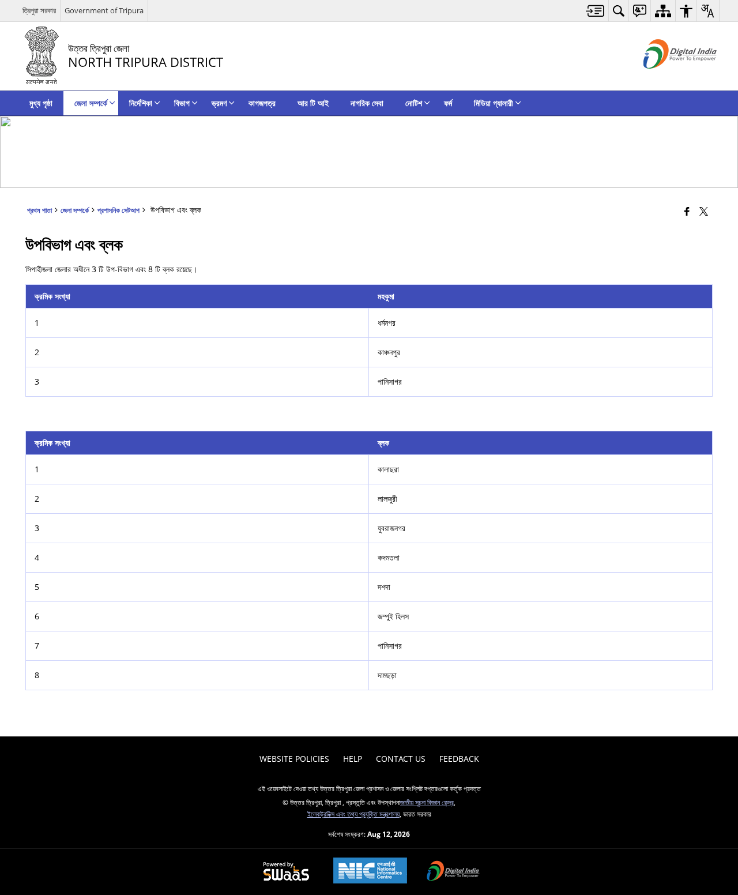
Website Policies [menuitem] (294, 758)
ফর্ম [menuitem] (448, 102)
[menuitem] (595, 10)
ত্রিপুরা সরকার (39, 10)
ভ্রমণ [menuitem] (219, 102)
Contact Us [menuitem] (401, 758)
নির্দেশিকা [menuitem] (140, 102)
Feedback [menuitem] (459, 758)
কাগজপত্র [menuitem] (262, 102)
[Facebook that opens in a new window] (687, 211)
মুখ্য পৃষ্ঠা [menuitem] (40, 102)
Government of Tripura (104, 10)
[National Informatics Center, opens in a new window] (370, 871)
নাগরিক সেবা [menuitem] (367, 102)
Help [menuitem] (352, 758)
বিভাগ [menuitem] (182, 102)
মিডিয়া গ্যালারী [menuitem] (493, 102)
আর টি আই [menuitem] (313, 102)
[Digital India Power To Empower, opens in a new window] (453, 871)
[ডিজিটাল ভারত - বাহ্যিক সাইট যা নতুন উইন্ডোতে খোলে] (666, 78)
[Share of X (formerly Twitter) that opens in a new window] (703, 211)
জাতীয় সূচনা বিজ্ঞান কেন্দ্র (427, 802)
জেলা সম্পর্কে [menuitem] (90, 102)
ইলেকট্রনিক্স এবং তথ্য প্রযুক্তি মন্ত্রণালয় (353, 813)
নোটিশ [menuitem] (413, 102)
